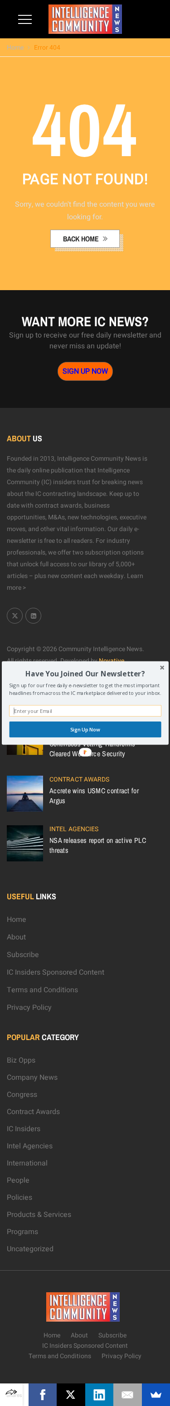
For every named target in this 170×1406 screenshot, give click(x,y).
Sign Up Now (85, 729)
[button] (85, 674)
